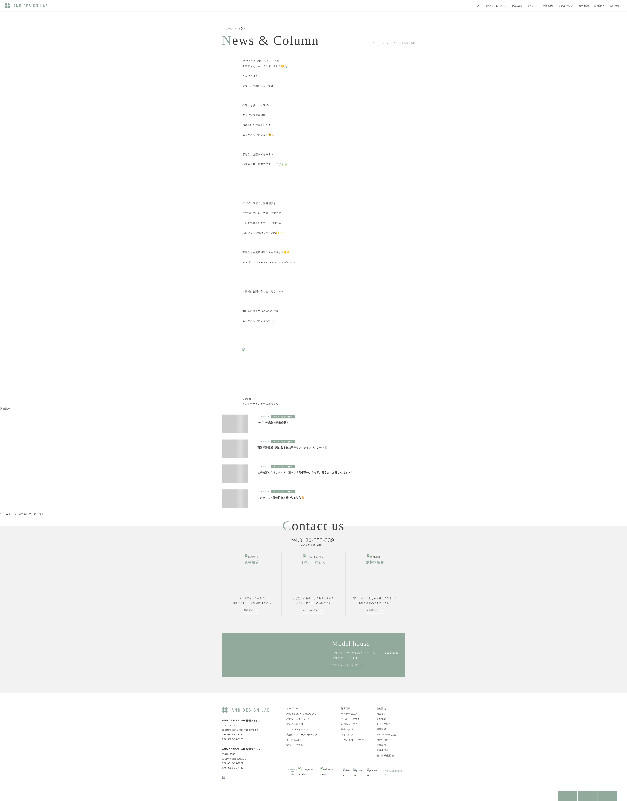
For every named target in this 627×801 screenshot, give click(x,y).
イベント (532, 5)
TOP (478, 5)
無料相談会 (383, 750)
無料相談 (584, 5)
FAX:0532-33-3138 (232, 739)
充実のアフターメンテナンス (302, 734)
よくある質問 (293, 739)
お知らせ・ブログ (350, 724)
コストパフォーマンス (298, 729)
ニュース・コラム (389, 43)
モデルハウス (565, 5)
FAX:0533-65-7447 (232, 768)
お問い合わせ (384, 739)
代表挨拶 (381, 713)
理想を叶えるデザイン (298, 719)
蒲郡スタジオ (348, 734)
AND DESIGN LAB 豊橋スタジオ (241, 720)
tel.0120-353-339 (312, 540)
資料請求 (599, 5)
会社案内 (547, 5)
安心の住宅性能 (294, 724)
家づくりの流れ (294, 745)
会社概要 (381, 719)
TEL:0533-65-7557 (232, 763)
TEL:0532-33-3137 (232, 734)
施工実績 (517, 5)
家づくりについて (496, 5)
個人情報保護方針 (386, 755)
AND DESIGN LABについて (301, 713)
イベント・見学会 (350, 719)
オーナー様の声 (349, 713)
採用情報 (614, 5)
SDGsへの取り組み (387, 734)
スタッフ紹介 (384, 724)
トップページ (293, 708)
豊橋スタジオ (348, 729)
